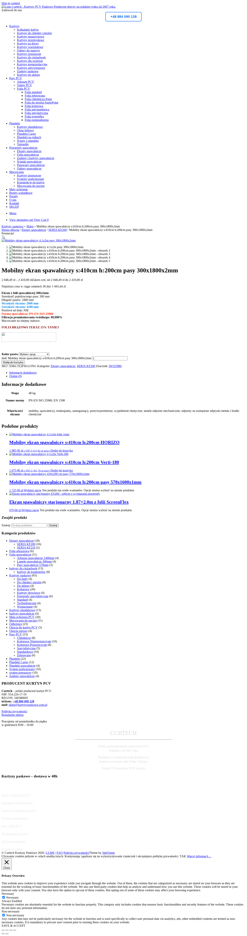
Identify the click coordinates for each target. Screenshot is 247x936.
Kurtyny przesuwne (29, 54)
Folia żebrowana (35, 95)
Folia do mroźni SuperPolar (41, 102)
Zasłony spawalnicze (22, 676)
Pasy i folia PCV (12, 826)
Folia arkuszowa (19, 551)
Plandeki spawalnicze (22, 665)
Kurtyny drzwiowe (28, 592)
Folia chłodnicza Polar (38, 99)
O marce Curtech (12, 849)
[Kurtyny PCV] (59, 6)
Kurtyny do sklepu (28, 74)
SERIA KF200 (57, 229)
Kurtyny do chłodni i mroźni (34, 33)
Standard (22, 599)
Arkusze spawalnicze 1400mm (35, 558)
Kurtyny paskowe (12, 226)
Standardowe (25, 651)
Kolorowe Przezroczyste (32, 644)
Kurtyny (14, 26)
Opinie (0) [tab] (15, 376)
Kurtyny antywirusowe (31, 67)
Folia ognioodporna (37, 120)
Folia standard (33, 92)
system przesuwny (20, 672)
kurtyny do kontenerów (31, 572)
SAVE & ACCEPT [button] (13, 925)
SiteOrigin (108, 852)
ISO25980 (115, 366)
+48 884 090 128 (123, 17)
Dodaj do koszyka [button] (62, 450)
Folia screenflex (34, 116)
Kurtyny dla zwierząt (30, 61)
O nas (12, 199)
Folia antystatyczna (36, 113)
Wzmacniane (25, 606)
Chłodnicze (24, 637)
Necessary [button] (8, 893)
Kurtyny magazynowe (30, 36)
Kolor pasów (10, 354)
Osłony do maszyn (28, 50)
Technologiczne (26, 603)
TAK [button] (183, 856)
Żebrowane (24, 655)
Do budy (22, 578)
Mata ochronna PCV (22, 617)
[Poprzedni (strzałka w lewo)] (3, 933)
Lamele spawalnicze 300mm (34, 561)
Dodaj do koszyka (13, 362)
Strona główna (10, 229)
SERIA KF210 (26, 547)
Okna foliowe (25, 130)
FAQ (60, 852)
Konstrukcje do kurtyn (30, 182)
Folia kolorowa (34, 106)
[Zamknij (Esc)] (14, 930)
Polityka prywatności (14, 711)
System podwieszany (22, 669)
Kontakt (14, 203)
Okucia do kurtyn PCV (23, 627)
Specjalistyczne (26, 648)
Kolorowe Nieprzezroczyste (34, 641)
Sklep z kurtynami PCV (16, 795)
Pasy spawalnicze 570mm (32, 565)
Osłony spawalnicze (29, 168)
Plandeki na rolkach (29, 137)
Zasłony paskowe (27, 71)
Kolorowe (23, 589)
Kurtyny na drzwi (28, 43)
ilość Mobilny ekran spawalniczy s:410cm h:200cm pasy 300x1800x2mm (46, 358)
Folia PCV (23, 88)
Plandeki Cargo (26, 133)
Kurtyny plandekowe (30, 126)
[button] (3, 237)
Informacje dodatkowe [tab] (23, 372)
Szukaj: (6, 525)
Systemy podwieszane (30, 179)
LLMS (50, 852)
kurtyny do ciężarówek (23, 568)
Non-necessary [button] (11, 911)
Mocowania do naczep (31, 186)
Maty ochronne (18, 189)
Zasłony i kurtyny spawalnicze (35, 158)
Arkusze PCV (25, 81)
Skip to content (11, 3)
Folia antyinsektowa (37, 109)
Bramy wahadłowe (20, 192)
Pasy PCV (15, 78)
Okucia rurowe (18, 631)
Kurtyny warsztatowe (30, 47)
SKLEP (14, 206)
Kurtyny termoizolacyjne (32, 64)
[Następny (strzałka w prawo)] (6, 933)
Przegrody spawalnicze (23, 147)
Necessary (12, 897)
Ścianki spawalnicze (29, 161)
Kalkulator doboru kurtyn (17, 802)
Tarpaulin (23, 144)
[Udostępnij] (10, 930)
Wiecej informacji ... (199, 856)
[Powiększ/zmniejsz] (3, 930)
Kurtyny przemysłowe (30, 40)
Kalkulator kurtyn (28, 29)
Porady (13, 196)
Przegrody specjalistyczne (32, 596)
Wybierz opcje (32, 490)
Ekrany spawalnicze (29, 151)
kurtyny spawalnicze (21, 613)
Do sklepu (23, 585)
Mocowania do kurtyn (15, 833)
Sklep (29, 226)
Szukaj (53, 525)
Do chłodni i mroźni (29, 582)
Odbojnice (15, 624)
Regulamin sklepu (13, 714)
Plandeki (14, 123)
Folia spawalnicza (28, 154)
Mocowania (16, 172)
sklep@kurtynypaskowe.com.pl (28, 704)
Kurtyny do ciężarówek (31, 57)
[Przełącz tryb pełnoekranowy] (6, 930)
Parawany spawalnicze (31, 165)
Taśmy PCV (24, 85)
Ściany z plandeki (28, 140)
